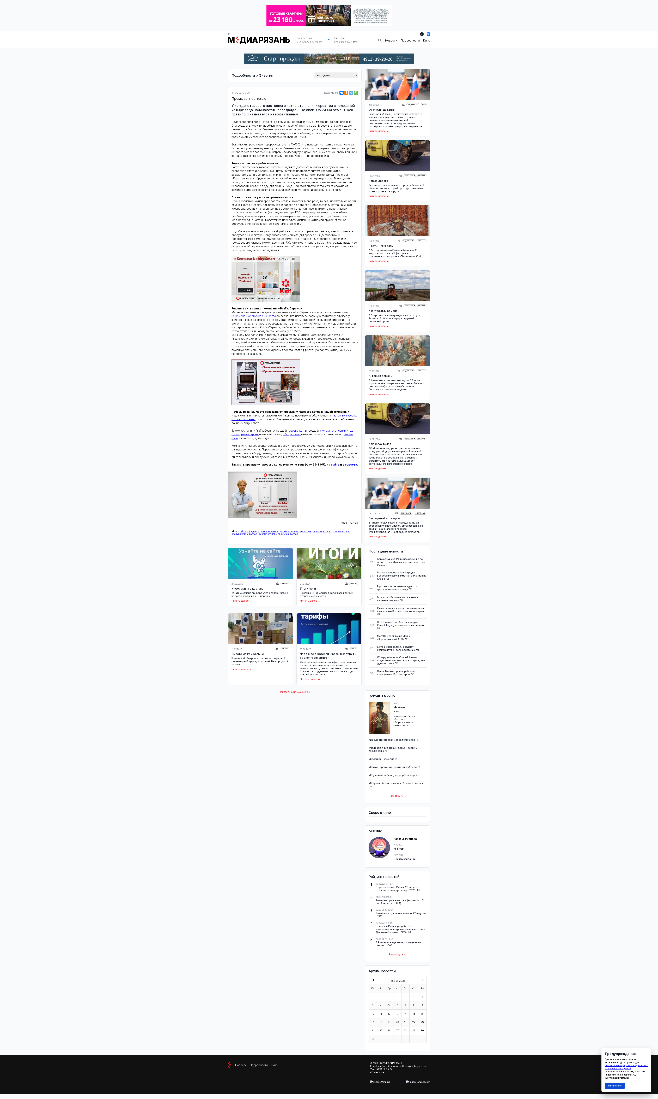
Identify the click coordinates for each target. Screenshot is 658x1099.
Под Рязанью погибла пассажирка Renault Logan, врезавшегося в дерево (400, 624)
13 (397, 1013)
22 (413, 1022)
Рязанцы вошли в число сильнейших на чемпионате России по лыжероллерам (400, 610)
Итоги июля (308, 588)
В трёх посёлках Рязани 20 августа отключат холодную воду (397, 889)
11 (381, 1013)
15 (414, 1013)
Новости (391, 40)
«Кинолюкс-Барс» (404, 716)
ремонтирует (250, 434)
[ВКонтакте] (341, 93)
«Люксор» (399, 719)
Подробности (410, 40)
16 (422, 1013)
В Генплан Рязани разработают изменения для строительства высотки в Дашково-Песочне (400, 929)
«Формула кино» (403, 722)
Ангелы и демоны (381, 376)
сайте (335, 464)
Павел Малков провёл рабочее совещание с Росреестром (396, 673)
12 (389, 1013)
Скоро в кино (380, 812)
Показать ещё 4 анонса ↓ (295, 692)
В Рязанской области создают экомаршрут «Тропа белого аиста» (398, 648)
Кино (426, 40)
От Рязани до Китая (382, 109)
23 (422, 1022)
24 (372, 1030)
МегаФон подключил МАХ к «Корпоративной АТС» (393, 637)
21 (405, 1022)
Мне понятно (615, 1085)
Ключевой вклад (380, 444)
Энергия (266, 75)
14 (405, 1013)
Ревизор (398, 848)
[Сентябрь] (422, 980)
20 (397, 1022)
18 (381, 1022)
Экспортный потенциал (384, 518)
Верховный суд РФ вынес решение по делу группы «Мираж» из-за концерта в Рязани (401, 562)
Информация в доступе (247, 588)
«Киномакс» (400, 725)
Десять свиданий (404, 858)
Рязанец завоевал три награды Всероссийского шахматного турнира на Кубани (401, 575)
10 (373, 1013)
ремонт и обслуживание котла (255, 316)
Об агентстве (377, 1072)
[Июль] (372, 980)
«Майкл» (399, 707)
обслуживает (292, 434)
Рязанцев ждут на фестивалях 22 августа (401, 913)
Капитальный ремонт (383, 311)
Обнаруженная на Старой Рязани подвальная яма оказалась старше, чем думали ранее (401, 660)
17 (373, 1022)
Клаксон (421, 176)
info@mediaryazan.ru (388, 1066)
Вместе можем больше (247, 654)
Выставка (421, 241)
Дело (423, 104)
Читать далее (240, 600)
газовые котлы (297, 430)
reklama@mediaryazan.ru (413, 1066)
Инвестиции (420, 513)
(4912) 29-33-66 (384, 1069)
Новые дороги (378, 181)
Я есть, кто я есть (381, 246)
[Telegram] (351, 93)
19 (389, 1022)
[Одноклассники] (346, 93)
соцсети (351, 464)
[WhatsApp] (356, 93)
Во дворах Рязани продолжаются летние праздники (397, 599)
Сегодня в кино (382, 696)
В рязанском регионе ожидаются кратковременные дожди (397, 588)
